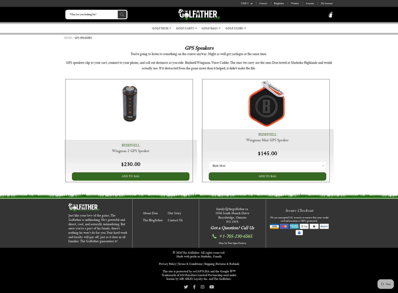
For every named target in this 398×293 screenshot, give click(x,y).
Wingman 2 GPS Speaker (130, 151)
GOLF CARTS (185, 28)
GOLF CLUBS (234, 28)
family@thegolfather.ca (232, 209)
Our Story (174, 213)
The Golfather (190, 253)
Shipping (209, 264)
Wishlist (295, 3)
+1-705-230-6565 (235, 236)
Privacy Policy (167, 264)
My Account (327, 3)
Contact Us (175, 220)
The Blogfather (153, 220)
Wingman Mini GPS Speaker (267, 140)
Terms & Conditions (190, 264)
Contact (263, 3)
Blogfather (279, 3)
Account (310, 3)
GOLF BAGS (210, 28)
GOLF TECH (160, 28)
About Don (150, 213)
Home (68, 38)
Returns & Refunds (227, 264)
